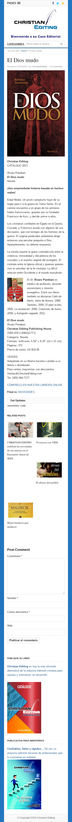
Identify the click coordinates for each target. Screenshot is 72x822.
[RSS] (62, 3)
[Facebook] (52, 3)
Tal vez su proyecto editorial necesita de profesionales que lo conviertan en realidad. (34, 753)
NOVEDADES (26, 392)
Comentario (14, 556)
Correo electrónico (18, 611)
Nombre (12, 598)
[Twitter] (57, 3)
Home (24, 51)
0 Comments (56, 66)
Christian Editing (46, 817)
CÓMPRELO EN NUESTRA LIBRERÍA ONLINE (34, 384)
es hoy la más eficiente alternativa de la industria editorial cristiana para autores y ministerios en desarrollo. (34, 670)
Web (9, 625)
